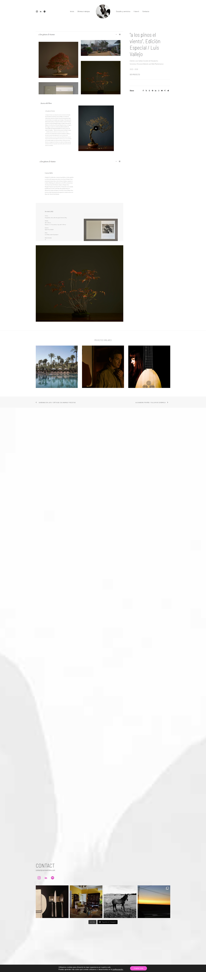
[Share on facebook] (143, 90)
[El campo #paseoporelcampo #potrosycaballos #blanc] (120, 901)
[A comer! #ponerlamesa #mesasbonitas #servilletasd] (52, 901)
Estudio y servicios (123, 11)
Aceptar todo (138, 968)
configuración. (117, 969)
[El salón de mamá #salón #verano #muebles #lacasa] (86, 901)
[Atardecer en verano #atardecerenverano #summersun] (154, 901)
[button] (37, 11)
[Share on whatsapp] (158, 90)
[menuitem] (37, 11)
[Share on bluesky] (161, 90)
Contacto (145, 11)
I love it (136, 11)
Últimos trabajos (83, 11)
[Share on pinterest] (152, 90)
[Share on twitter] (146, 90)
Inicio (72, 11)
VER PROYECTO (135, 74)
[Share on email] (168, 90)
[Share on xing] (164, 90)
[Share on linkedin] (155, 90)
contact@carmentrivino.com (45, 870)
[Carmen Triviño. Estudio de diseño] (103, 11)
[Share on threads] (149, 90)
